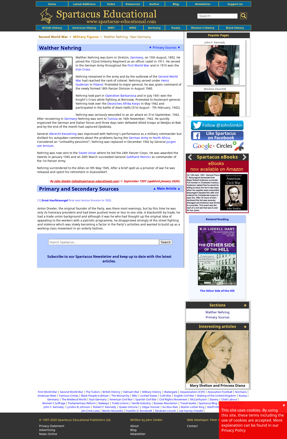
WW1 (111, 28)
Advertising (47, 430)
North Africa (161, 138)
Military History (151, 392)
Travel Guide (188, 403)
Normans (241, 392)
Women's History (202, 28)
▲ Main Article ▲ (166, 188)
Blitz (134, 395)
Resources (133, 4)
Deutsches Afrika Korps (123, 104)
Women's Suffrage (53, 403)
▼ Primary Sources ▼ (164, 47)
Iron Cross (83, 69)
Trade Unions (120, 403)
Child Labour (229, 399)
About (134, 426)
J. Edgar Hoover (150, 407)
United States (148, 395)
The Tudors (93, 392)
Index (111, 4)
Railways (103, 403)
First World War (138, 65)
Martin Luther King (192, 407)
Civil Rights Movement (173, 399)
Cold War (165, 395)
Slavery (214, 399)
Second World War (71, 392)
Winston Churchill (215, 89)
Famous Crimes (68, 395)
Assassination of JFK (192, 392)
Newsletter (203, 4)
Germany (154, 28)
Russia (175, 28)
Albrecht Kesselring (63, 134)
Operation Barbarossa (120, 96)
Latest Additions (84, 4)
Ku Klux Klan (170, 407)
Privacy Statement (51, 426)
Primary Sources (217, 317)
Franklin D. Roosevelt (139, 411)
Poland (98, 84)
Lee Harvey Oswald (191, 411)
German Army (138, 138)
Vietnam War (131, 392)
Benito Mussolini (112, 411)
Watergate (170, 392)
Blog (176, 4)
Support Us (235, 4)
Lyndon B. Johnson (78, 407)
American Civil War (121, 399)
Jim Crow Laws (91, 411)
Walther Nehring (217, 312)
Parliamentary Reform (82, 403)
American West (47, 395)
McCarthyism (198, 399)
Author (154, 4)
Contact (192, 426)
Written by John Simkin (146, 420)
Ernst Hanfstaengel (55, 200)
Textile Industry (141, 403)
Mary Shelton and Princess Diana (217, 385)
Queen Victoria (128, 407)
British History (111, 392)
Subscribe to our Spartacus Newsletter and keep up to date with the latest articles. (109, 258)
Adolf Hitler (214, 407)
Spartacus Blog (208, 403)
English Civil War (184, 395)
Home (52, 4)
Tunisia (112, 119)
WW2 (132, 28)
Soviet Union (87, 153)
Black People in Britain (95, 395)
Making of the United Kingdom (216, 395)
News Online (48, 434)
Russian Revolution (166, 403)
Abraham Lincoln (165, 411)
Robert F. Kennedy (104, 407)
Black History (235, 28)
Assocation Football (220, 392)
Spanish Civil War (146, 399)
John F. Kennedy (215, 42)
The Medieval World (74, 399)
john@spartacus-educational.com (95, 181)
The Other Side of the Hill (217, 291)
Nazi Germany (98, 399)
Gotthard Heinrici (138, 157)
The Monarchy (120, 395)
